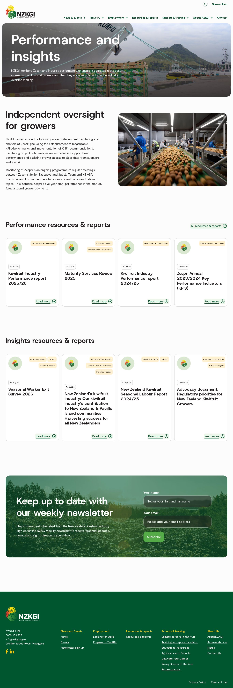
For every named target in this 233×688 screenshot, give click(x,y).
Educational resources (175, 647)
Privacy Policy (197, 682)
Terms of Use (219, 682)
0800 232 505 (14, 635)
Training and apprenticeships (180, 642)
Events (65, 642)
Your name (151, 492)
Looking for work (103, 637)
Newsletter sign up (72, 647)
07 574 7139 (13, 631)
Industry (95, 17)
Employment (116, 17)
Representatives (217, 642)
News (64, 637)
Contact (222, 17)
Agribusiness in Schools (176, 653)
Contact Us (214, 653)
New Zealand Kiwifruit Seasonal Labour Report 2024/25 (144, 394)
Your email (151, 512)
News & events (73, 17)
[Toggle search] (205, 4)
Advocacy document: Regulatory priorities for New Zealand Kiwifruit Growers (199, 397)
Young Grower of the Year (177, 664)
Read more (43, 301)
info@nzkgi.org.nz (16, 639)
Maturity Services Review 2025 (89, 276)
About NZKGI (201, 17)
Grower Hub (219, 4)
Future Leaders (171, 669)
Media (211, 647)
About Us (213, 631)
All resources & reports (206, 226)
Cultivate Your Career (175, 658)
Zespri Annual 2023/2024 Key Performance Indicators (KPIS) (199, 281)
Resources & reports (145, 17)
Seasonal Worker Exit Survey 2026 (28, 392)
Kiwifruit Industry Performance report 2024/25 (140, 278)
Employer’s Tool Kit (105, 642)
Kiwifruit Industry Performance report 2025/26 (27, 278)
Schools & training (173, 17)
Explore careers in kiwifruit (178, 637)
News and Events (71, 631)
